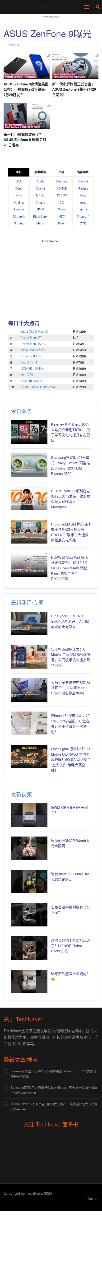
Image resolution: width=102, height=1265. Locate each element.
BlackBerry (40, 216)
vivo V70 (26, 375)
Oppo (19, 188)
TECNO (62, 195)
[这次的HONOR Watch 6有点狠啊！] (29, 848)
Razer (61, 223)
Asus (83, 202)
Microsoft (83, 216)
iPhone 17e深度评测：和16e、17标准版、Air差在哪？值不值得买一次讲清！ (70, 723)
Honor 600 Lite (30, 356)
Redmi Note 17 (30, 338)
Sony (83, 195)
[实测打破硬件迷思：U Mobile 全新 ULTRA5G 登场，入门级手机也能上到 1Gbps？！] (29, 657)
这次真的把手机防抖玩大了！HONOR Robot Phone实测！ (70, 945)
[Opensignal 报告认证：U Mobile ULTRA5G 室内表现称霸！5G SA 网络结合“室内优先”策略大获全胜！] (29, 756)
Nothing (19, 223)
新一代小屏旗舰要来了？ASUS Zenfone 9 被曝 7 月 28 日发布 (25, 140)
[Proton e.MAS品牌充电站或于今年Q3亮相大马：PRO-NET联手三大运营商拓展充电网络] (29, 532)
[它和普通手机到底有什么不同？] (29, 914)
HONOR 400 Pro (32, 368)
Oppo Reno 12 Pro (33, 350)
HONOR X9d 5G (32, 381)
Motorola (19, 216)
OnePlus (19, 202)
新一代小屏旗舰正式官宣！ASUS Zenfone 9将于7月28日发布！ (74, 89)
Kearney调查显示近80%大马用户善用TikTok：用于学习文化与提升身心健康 (70, 432)
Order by (14, 44)
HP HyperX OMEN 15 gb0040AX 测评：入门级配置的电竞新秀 (70, 621)
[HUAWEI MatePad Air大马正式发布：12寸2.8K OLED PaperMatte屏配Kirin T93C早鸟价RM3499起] (29, 565)
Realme (83, 188)
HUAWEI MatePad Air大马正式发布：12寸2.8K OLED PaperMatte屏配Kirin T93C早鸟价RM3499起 (69, 568)
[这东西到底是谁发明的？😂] (29, 981)
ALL (19, 181)
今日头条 (21, 410)
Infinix (40, 195)
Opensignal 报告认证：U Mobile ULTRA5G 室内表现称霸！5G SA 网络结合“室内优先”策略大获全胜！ (71, 759)
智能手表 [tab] (83, 172)
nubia (83, 209)
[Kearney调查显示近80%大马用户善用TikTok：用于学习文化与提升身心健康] (29, 432)
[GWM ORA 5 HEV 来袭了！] (29, 815)
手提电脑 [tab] (40, 172)
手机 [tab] (19, 172)
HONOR (61, 188)
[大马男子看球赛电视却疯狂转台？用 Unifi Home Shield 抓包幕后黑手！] (29, 690)
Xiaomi (40, 188)
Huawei (83, 181)
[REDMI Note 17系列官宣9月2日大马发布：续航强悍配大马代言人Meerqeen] (29, 498)
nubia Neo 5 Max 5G (34, 331)
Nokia (62, 209)
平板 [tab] (61, 172)
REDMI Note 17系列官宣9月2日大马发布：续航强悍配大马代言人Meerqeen (54, 1106)
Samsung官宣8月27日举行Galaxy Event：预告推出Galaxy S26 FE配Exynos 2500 (70, 465)
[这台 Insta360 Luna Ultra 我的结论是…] (29, 881)
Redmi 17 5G (29, 362)
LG (62, 202)
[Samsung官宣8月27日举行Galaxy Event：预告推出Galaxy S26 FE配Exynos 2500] (29, 465)
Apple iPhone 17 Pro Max (38, 387)
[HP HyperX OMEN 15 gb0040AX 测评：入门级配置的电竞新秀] (29, 623)
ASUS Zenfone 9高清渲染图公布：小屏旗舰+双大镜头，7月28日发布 (26, 89)
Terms (92, 1198)
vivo (19, 195)
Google (40, 202)
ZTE (83, 223)
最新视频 (21, 794)
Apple (40, 181)
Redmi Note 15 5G (33, 344)
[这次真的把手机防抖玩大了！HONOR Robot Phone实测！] (29, 948)
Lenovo (19, 209)
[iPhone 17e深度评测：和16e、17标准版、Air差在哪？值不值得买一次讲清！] (29, 723)
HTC (62, 216)
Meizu (40, 223)
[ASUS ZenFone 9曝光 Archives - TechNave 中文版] (49, 6)
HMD (40, 209)
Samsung (62, 181)
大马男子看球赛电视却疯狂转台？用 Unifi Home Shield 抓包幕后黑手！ (70, 687)
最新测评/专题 (27, 602)
